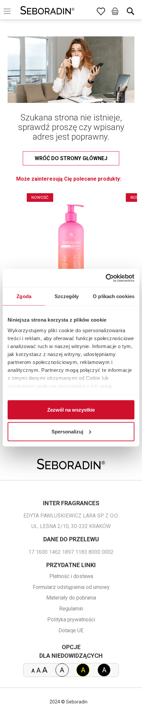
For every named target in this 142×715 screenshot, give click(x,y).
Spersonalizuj (67, 431)
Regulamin (71, 608)
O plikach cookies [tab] (113, 296)
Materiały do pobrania (71, 598)
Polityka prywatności (71, 619)
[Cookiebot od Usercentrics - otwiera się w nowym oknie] (105, 278)
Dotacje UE (71, 630)
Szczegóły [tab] (66, 296)
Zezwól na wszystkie (71, 410)
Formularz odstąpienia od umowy (71, 587)
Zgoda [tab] (24, 296)
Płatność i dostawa (71, 576)
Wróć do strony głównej (71, 158)
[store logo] (47, 11)
